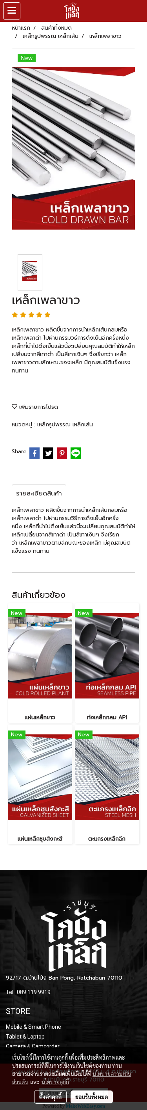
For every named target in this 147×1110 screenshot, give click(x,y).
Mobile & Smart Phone (33, 1027)
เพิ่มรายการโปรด (37, 407)
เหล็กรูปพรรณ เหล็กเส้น (65, 424)
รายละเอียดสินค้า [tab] (39, 493)
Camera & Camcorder (33, 1046)
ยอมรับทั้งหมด (91, 1096)
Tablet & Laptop (25, 1036)
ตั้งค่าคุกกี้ (50, 1096)
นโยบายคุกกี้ (55, 1081)
